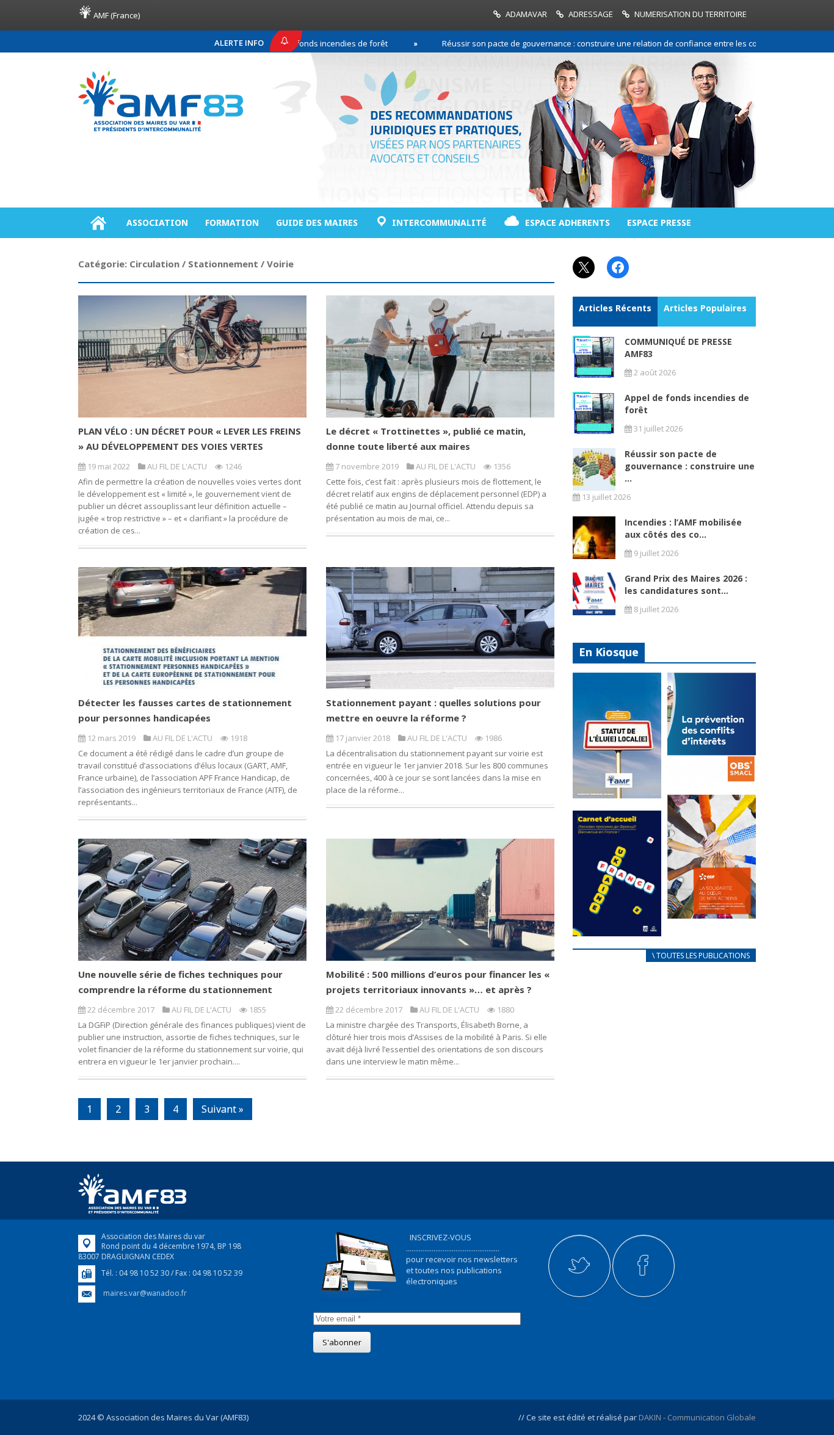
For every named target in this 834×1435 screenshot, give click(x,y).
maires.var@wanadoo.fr (145, 1293)
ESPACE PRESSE (659, 222)
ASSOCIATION (157, 222)
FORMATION (232, 222)
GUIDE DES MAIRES (317, 222)
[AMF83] (160, 131)
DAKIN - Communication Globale (697, 1417)
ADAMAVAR (526, 14)
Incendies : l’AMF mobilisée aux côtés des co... (683, 528)
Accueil (98, 223)
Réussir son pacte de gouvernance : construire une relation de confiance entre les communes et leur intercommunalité (608, 43)
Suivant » (222, 1109)
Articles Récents (615, 308)
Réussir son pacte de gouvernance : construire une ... (690, 466)
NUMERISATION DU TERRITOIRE (690, 14)
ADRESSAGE (590, 14)
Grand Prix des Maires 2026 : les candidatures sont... (686, 584)
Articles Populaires (705, 308)
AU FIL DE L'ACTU (177, 466)
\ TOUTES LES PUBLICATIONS (701, 955)
